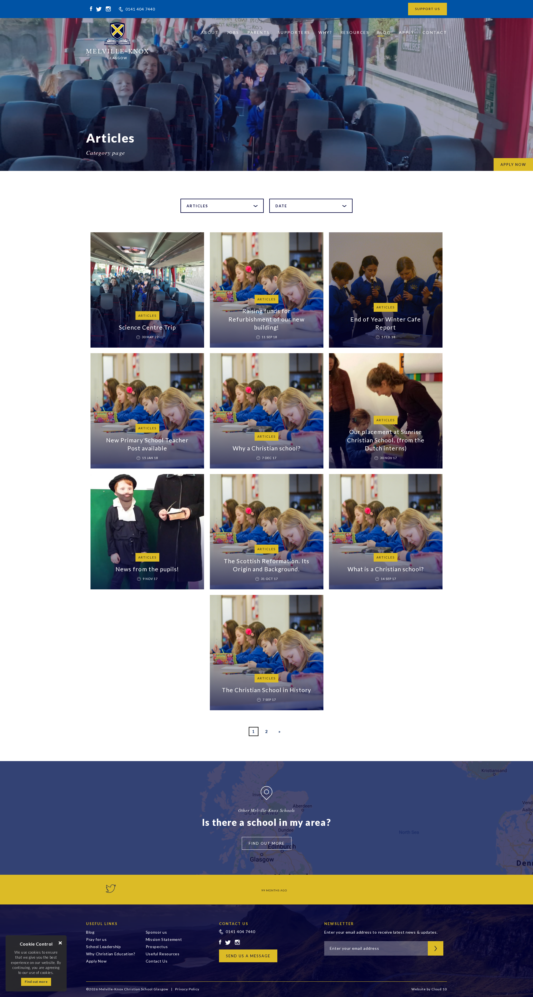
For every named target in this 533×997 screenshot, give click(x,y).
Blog (384, 32)
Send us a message (248, 956)
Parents (258, 32)
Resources (354, 32)
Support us (427, 9)
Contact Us (157, 961)
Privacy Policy (187, 989)
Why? (325, 32)
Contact (435, 32)
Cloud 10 (439, 989)
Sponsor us (156, 932)
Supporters (294, 32)
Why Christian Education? (110, 953)
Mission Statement (164, 939)
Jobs (233, 32)
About (210, 32)
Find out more (36, 981)
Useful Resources (163, 953)
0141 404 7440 (140, 9)
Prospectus (157, 946)
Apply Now (96, 961)
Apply (406, 32)
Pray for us (96, 939)
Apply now (513, 164)
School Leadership (103, 946)
